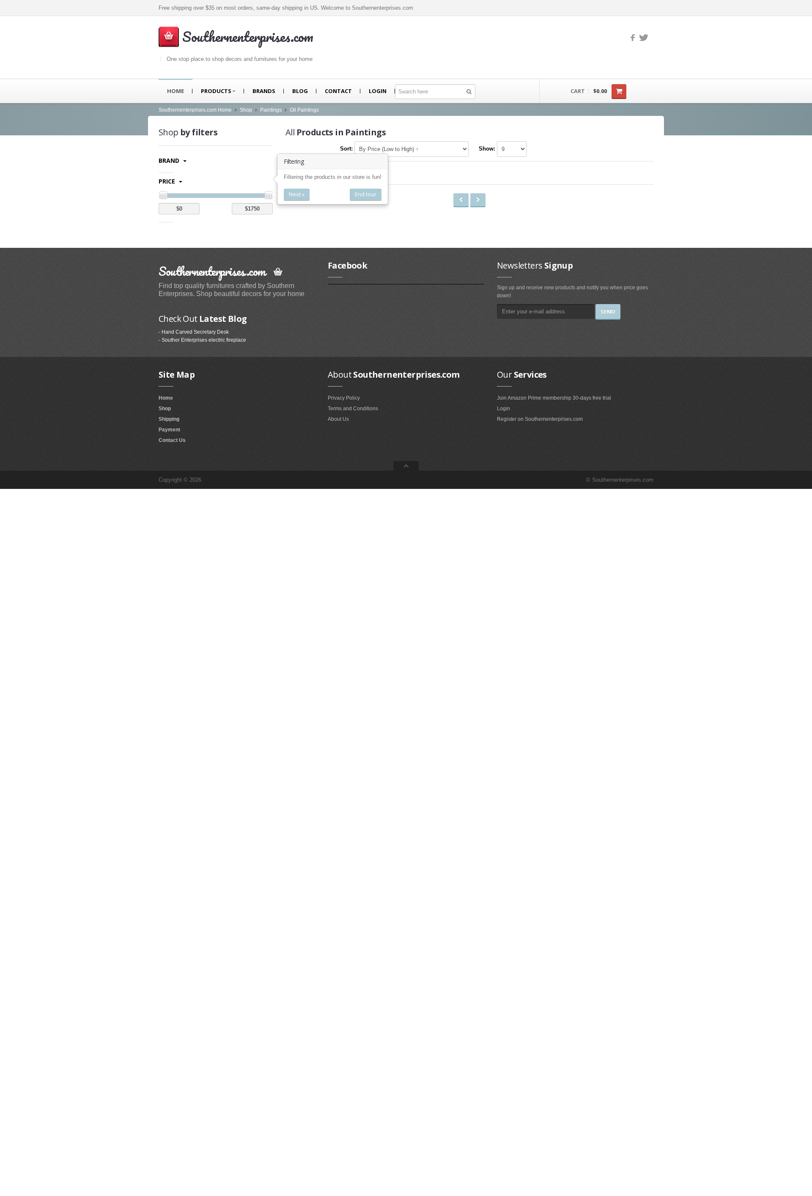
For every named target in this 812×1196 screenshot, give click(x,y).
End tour (365, 194)
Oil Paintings (304, 110)
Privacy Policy (344, 398)
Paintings (271, 110)
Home (175, 91)
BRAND (170, 160)
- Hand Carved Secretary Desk (194, 332)
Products (216, 91)
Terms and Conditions (353, 408)
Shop (246, 110)
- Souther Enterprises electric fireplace (202, 340)
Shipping (169, 419)
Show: (487, 148)
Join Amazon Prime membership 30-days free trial (554, 398)
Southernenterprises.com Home (195, 110)
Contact (338, 91)
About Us (338, 419)
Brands (263, 91)
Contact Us (172, 440)
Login (378, 91)
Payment (169, 430)
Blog (300, 91)
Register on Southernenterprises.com (540, 419)
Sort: (346, 148)
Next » (296, 194)
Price (168, 181)
